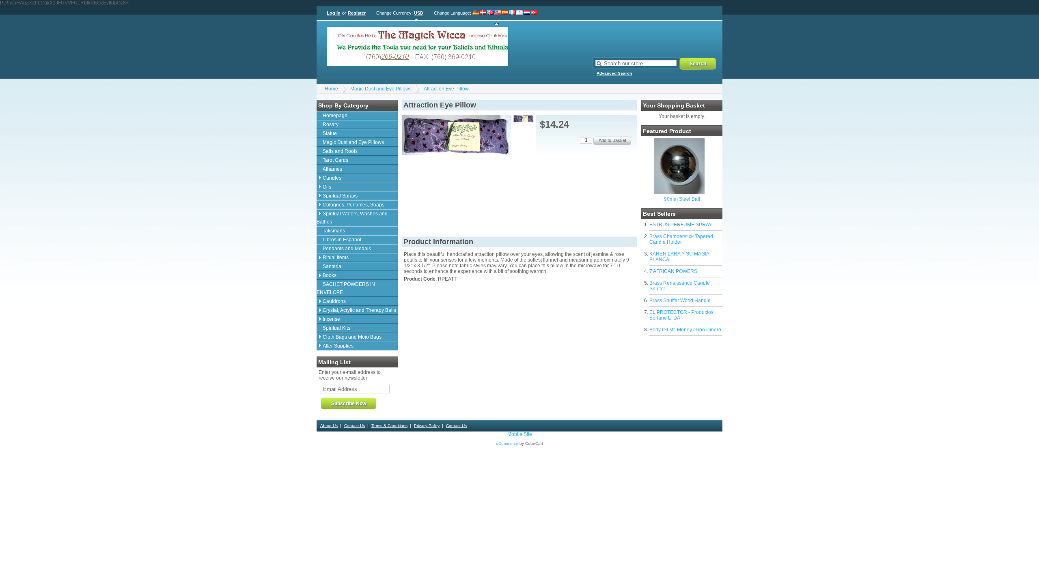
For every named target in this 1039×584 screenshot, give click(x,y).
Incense (331, 319)
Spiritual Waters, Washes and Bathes (352, 218)
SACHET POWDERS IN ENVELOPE (346, 288)
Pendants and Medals (347, 248)
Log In (334, 13)
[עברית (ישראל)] (519, 17)
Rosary (330, 124)
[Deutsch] (475, 17)
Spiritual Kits (336, 328)
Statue (330, 133)
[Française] (512, 17)
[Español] (505, 17)
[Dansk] (483, 17)
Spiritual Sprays (340, 196)
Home (331, 89)
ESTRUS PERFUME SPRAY (680, 225)
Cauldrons (334, 301)
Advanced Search (614, 73)
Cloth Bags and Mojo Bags (352, 337)
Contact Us (354, 425)
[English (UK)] (490, 17)
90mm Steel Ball (682, 199)
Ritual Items (336, 257)
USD (418, 13)
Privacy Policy (427, 425)
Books (329, 275)
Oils (327, 187)
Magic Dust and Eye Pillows (381, 89)
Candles (332, 178)
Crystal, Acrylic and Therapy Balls (359, 310)
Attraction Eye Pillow (446, 89)
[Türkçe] (534, 17)
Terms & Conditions (389, 425)
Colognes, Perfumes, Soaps (353, 205)
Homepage (335, 115)
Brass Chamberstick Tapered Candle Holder (681, 239)
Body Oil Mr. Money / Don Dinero (685, 330)
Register (357, 13)
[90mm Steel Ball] (679, 192)
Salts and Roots (340, 151)
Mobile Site (519, 434)
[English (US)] (497, 17)
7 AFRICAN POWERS (673, 271)
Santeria (332, 266)
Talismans (334, 231)
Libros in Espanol (342, 240)
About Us (329, 425)
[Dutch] (526, 17)
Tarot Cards (335, 160)
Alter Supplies (338, 346)
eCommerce (507, 443)
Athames (332, 169)
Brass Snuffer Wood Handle (680, 300)
